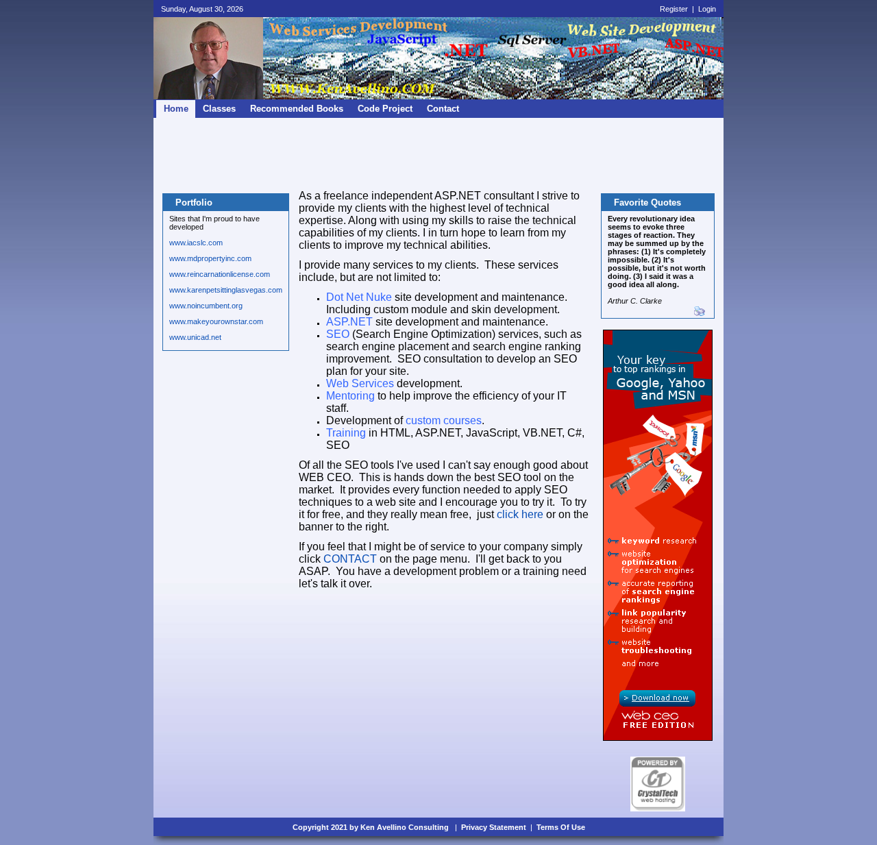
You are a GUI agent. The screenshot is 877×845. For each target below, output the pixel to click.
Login (707, 9)
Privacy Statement (493, 827)
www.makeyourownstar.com (216, 321)
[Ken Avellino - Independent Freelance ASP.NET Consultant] (208, 97)
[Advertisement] (438, 155)
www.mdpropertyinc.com (210, 258)
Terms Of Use (560, 827)
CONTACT (350, 559)
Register (674, 9)
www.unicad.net (195, 337)
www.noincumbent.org (206, 306)
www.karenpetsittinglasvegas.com (225, 290)
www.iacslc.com (196, 242)
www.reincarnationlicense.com (219, 274)
